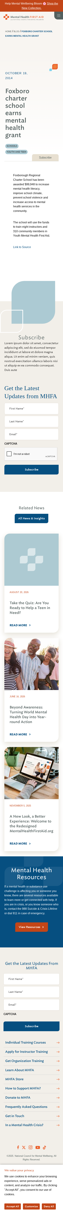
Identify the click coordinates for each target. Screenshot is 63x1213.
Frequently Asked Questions (26, 1107)
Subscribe (45, 157)
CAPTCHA (10, 443)
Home (8, 31)
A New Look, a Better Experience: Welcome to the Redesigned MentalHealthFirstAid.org (31, 823)
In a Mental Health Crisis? (24, 1125)
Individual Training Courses (25, 1042)
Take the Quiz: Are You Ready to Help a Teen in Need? (30, 608)
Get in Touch (14, 1116)
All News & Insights (31, 518)
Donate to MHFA (17, 1098)
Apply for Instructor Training (26, 1052)
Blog (16, 31)
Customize (31, 1206)
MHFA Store (14, 1079)
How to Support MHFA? (23, 1088)
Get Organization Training (24, 1061)
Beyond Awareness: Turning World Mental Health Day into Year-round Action (28, 714)
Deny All (49, 1206)
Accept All (12, 1206)
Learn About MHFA (19, 1070)
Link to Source (22, 247)
